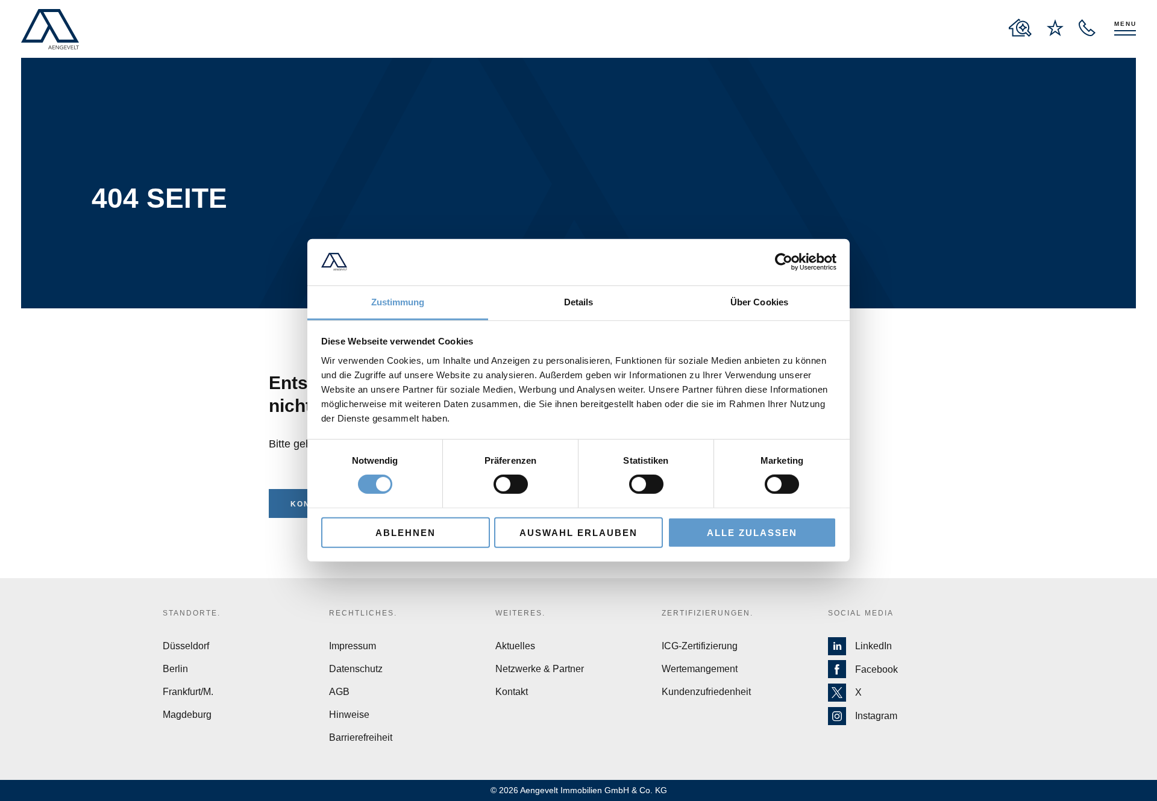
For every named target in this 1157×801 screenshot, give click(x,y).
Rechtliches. (363, 613)
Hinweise (349, 714)
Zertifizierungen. (707, 613)
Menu (1125, 23)
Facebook (876, 669)
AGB (339, 692)
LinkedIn (873, 646)
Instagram (876, 716)
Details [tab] (579, 302)
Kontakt (511, 692)
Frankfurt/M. (188, 692)
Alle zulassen (752, 532)
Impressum (352, 646)
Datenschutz (356, 669)
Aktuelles (515, 646)
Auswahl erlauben (578, 532)
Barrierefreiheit (360, 737)
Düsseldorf (186, 646)
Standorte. (192, 613)
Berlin (175, 669)
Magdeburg (187, 714)
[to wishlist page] (1055, 27)
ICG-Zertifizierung (700, 646)
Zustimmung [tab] (398, 302)
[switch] (511, 484)
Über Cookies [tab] (759, 302)
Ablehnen (405, 532)
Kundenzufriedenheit (706, 692)
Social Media (861, 613)
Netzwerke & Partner (539, 669)
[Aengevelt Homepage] (50, 29)
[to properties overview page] (1020, 28)
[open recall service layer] (1087, 27)
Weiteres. (520, 613)
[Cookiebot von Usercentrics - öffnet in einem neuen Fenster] (783, 262)
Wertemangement (700, 669)
